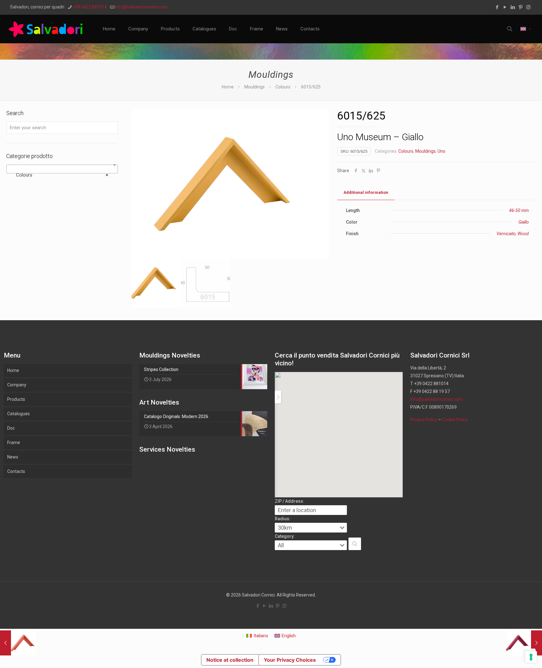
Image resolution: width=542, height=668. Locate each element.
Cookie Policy (455, 419)
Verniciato (506, 233)
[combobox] (62, 169)
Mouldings (254, 86)
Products (16, 399)
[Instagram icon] (528, 7)
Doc (11, 428)
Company (16, 384)
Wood (523, 233)
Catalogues (18, 413)
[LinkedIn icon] (512, 7)
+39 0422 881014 (89, 6)
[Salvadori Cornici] (46, 29)
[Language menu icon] (525, 28)
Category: (285, 536)
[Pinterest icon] (520, 7)
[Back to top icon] (511, 655)
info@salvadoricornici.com (141, 6)
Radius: (282, 518)
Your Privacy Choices (290, 660)
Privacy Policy (423, 419)
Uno (441, 151)
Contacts (16, 471)
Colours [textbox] (60, 175)
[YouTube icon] (504, 7)
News (12, 456)
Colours (282, 86)
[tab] (366, 193)
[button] (354, 544)
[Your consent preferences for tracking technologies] (531, 657)
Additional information (365, 192)
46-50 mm (519, 210)
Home (228, 86)
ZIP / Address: (289, 501)
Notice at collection (229, 660)
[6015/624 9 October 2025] (18, 642)
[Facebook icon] (497, 7)
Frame (13, 442)
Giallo (523, 222)
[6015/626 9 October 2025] (524, 642)
